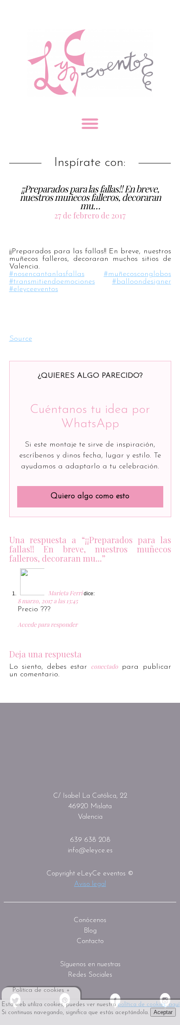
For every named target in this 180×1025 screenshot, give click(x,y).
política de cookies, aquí (149, 1004)
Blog (90, 930)
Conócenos (90, 920)
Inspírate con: (90, 163)
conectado (104, 666)
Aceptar (163, 1012)
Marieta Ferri (65, 593)
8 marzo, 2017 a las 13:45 (48, 601)
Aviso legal (90, 884)
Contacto (90, 941)
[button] (15, 313)
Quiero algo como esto (90, 496)
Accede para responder (47, 624)
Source (20, 339)
